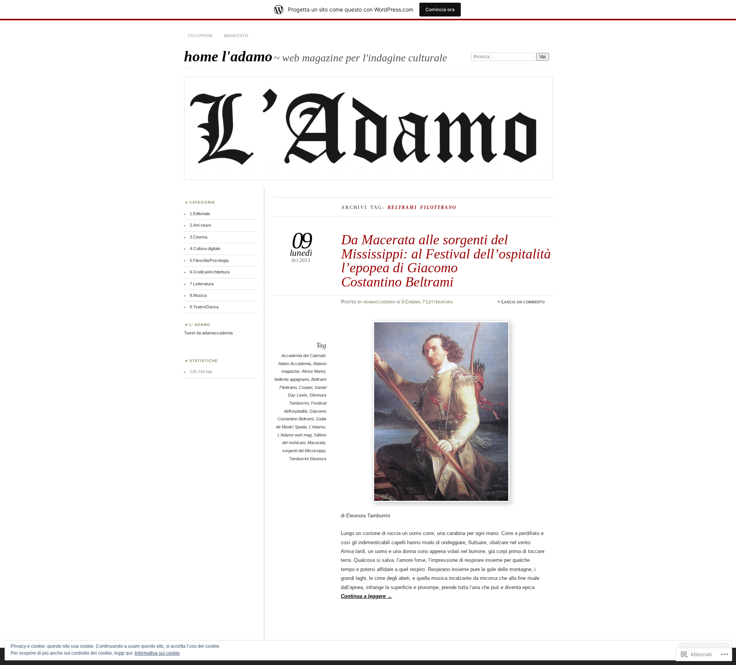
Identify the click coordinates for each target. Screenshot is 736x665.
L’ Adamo (199, 325)
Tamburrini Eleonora (307, 458)
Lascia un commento (523, 302)
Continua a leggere (366, 596)
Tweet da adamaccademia (208, 333)
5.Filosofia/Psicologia (209, 260)
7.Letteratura (437, 302)
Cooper (305, 387)
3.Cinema (410, 302)
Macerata (316, 442)
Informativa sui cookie (157, 653)
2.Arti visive (200, 225)
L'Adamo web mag (295, 435)
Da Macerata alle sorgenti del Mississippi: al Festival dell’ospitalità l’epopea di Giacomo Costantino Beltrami (446, 260)
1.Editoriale (200, 213)
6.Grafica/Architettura (210, 272)
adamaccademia (379, 302)
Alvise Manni (313, 371)
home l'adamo (228, 56)
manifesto (236, 35)
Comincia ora (440, 9)
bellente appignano (291, 379)
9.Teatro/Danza (204, 307)
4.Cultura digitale (205, 248)
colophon (200, 35)
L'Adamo (317, 427)
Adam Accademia (294, 363)
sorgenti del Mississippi (303, 450)
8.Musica (198, 295)
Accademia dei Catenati (303, 355)
